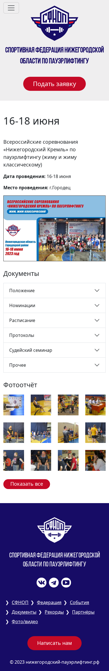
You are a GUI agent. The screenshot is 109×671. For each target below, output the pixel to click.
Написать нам (54, 643)
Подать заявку (54, 83)
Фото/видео (25, 621)
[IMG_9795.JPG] (68, 460)
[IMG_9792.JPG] (95, 432)
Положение (22, 290)
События (79, 602)
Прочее (17, 365)
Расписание (22, 320)
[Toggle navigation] (11, 7)
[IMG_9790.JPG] (41, 432)
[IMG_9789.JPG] (13, 432)
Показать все (26, 483)
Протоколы (21, 335)
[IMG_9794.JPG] (41, 460)
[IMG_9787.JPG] (68, 404)
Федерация (49, 602)
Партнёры (83, 612)
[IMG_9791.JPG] (68, 432)
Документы (24, 612)
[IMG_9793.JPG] (13, 460)
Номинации (22, 305)
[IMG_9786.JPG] (41, 404)
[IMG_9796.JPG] (95, 460)
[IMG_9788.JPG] (95, 404)
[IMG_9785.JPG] (13, 404)
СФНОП (20, 602)
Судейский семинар (30, 350)
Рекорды (54, 612)
